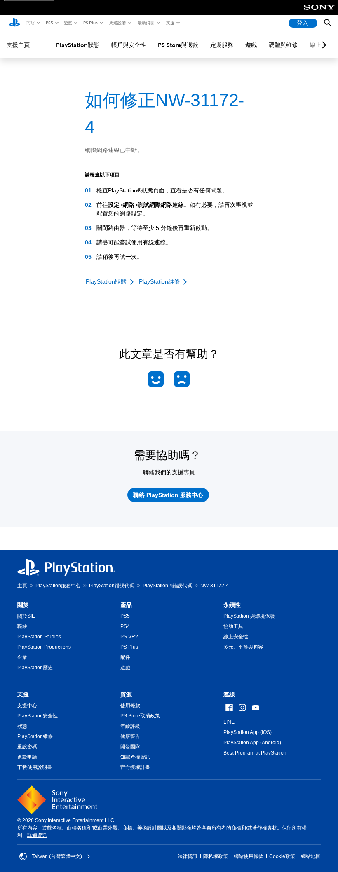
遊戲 (67, 23)
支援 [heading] (23, 694)
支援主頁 (18, 45)
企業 (22, 657)
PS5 (48, 23)
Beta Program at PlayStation (254, 753)
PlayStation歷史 (35, 667)
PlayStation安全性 (37, 716)
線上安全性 (235, 637)
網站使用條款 (248, 856)
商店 (30, 23)
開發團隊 (130, 747)
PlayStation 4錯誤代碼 (167, 585)
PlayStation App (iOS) (247, 732)
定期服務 (221, 45)
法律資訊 (187, 856)
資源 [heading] (126, 694)
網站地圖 (311, 856)
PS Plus (90, 23)
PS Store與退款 (178, 45)
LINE (229, 722)
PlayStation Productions (44, 647)
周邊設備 (117, 23)
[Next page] (322, 45)
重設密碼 (27, 747)
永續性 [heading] (232, 605)
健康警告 (130, 736)
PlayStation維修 (35, 736)
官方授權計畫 (135, 767)
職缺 (22, 626)
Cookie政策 (282, 856)
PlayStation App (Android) (252, 742)
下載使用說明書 (34, 767)
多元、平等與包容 (243, 647)
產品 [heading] (126, 605)
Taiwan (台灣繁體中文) (57, 856)
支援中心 (27, 705)
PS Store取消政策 (140, 716)
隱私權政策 (215, 856)
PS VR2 (129, 637)
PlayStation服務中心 (58, 585)
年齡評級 (130, 726)
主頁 (22, 585)
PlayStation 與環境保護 (249, 616)
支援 (170, 23)
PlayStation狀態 (77, 45)
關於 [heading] (23, 605)
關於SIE (26, 616)
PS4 (125, 626)
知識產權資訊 (135, 757)
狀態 (22, 726)
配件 (125, 657)
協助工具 (233, 626)
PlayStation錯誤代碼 (111, 585)
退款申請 (27, 757)
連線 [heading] (229, 694)
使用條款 (130, 705)
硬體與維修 (283, 45)
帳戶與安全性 (128, 45)
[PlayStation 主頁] (14, 23)
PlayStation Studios (39, 637)
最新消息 (145, 23)
